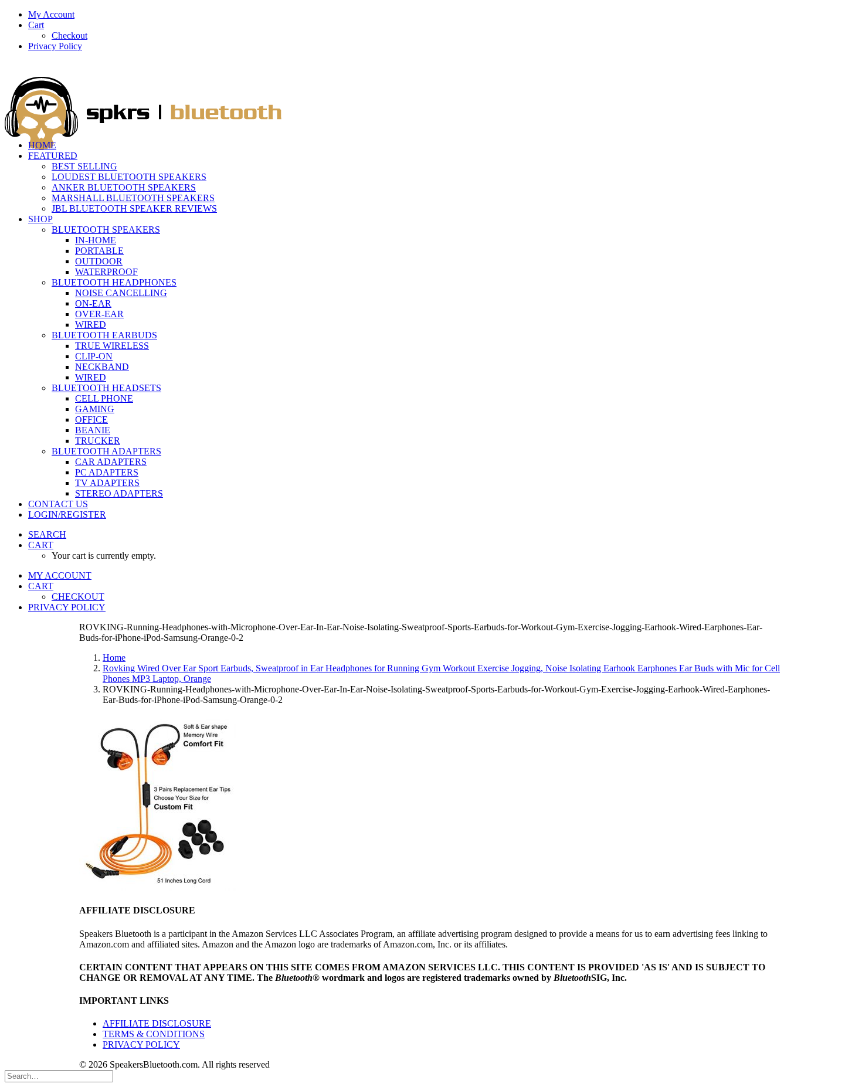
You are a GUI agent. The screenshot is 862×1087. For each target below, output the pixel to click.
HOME (42, 145)
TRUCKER (97, 441)
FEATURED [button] (52, 156)
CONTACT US (58, 504)
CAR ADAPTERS (111, 462)
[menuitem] (442, 14)
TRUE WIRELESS (112, 346)
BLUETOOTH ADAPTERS (106, 451)
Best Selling (84, 166)
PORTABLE (99, 251)
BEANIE (92, 430)
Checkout (69, 35)
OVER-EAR (99, 314)
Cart (36, 25)
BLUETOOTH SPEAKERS (106, 230)
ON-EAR (93, 303)
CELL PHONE (104, 398)
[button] (47, 534)
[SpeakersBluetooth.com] (431, 96)
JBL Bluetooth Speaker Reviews (134, 208)
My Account (51, 14)
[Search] (59, 1076)
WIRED (90, 325)
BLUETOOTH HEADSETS (106, 388)
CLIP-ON (94, 356)
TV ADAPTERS (107, 483)
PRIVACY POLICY (141, 1044)
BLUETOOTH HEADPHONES (114, 282)
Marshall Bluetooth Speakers (133, 198)
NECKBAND (102, 367)
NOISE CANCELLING (121, 293)
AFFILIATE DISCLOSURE (157, 1023)
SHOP (40, 219)
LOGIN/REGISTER (67, 514)
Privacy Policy (55, 46)
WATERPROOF (106, 272)
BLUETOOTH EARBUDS (104, 335)
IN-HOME (95, 240)
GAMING (94, 409)
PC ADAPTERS (106, 472)
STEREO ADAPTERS (119, 493)
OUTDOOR (99, 261)
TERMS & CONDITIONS (154, 1034)
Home (114, 658)
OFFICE (91, 419)
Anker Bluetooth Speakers (124, 187)
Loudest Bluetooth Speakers (129, 177)
